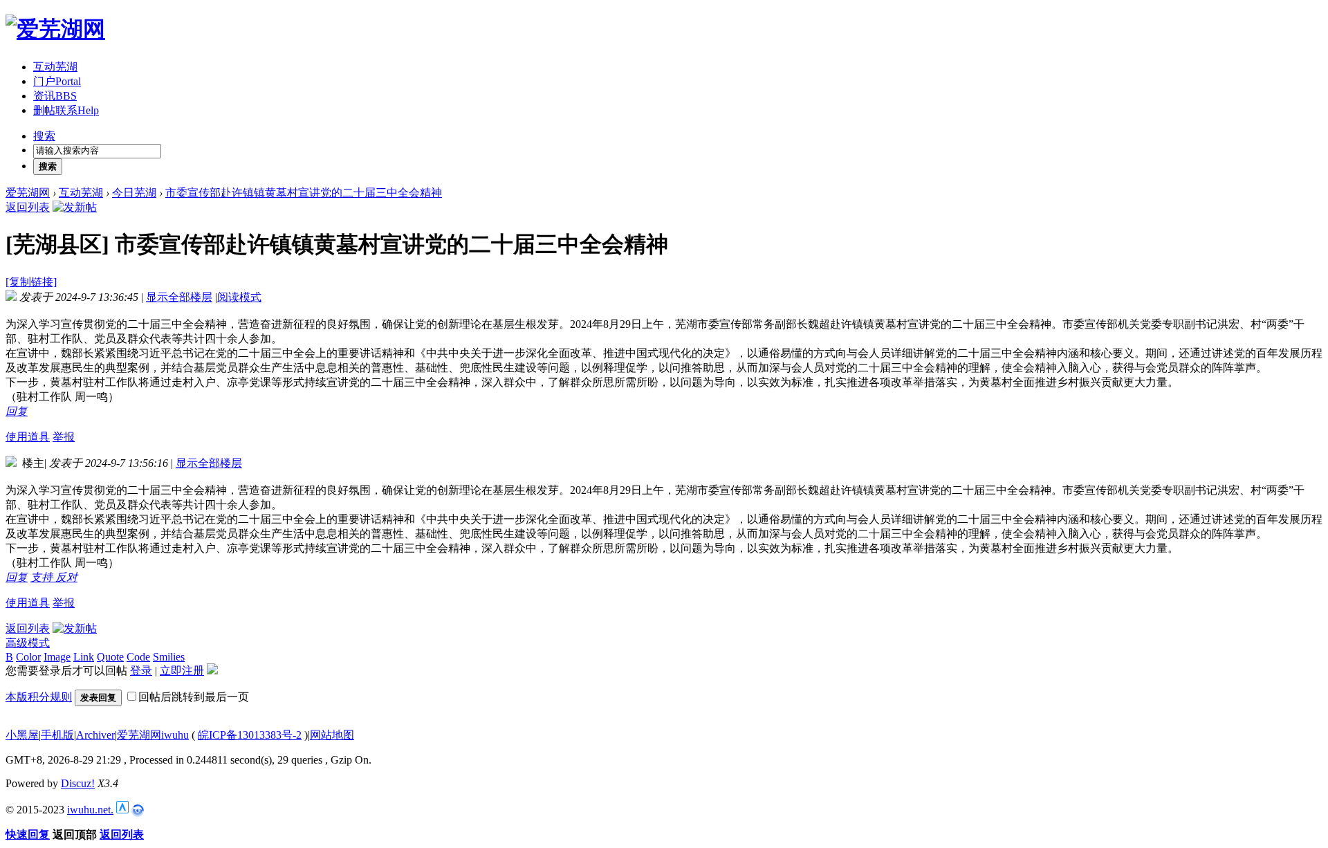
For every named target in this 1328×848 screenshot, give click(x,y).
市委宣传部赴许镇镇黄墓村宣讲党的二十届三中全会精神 (303, 193)
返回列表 (28, 207)
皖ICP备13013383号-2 (250, 735)
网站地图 (332, 735)
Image (57, 657)
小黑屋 (22, 735)
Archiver (95, 735)
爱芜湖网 (28, 193)
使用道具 (28, 437)
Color (28, 657)
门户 (57, 81)
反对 (66, 577)
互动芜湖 (55, 67)
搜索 (44, 136)
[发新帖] (75, 207)
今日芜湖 (134, 193)
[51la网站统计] (122, 809)
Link (83, 657)
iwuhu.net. (90, 809)
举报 (64, 437)
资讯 (55, 96)
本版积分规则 (39, 697)
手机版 (57, 735)
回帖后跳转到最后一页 (193, 697)
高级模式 (28, 643)
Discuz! (78, 783)
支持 (42, 577)
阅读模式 (239, 297)
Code (138, 657)
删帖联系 (66, 110)
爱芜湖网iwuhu (153, 735)
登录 (141, 670)
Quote (110, 657)
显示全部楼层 (179, 297)
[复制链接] (31, 282)
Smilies (169, 657)
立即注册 (182, 670)
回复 (17, 411)
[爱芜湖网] (55, 29)
